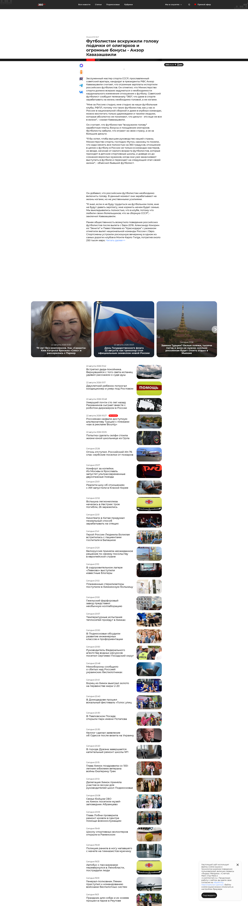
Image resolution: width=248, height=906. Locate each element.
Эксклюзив (90, 60)
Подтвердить (209, 895)
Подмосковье (113, 4)
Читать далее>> (115, 240)
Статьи (98, 4)
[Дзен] (173, 64)
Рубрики (128, 4)
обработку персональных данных (212, 883)
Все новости (84, 4)
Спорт (98, 60)
